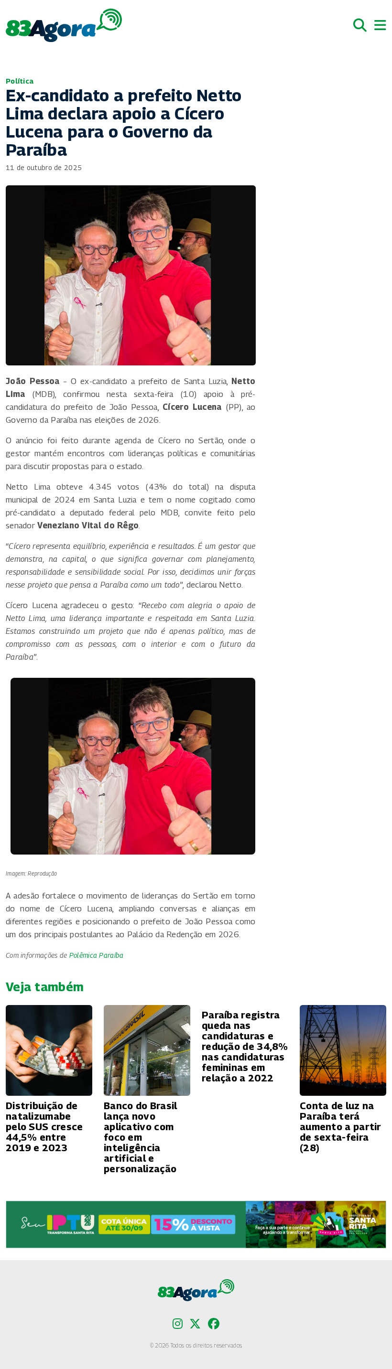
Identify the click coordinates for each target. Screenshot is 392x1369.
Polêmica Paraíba (96, 955)
